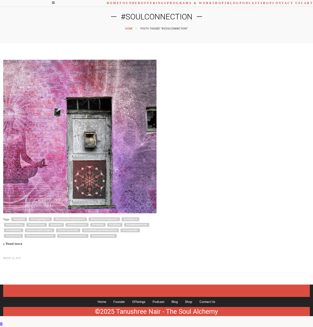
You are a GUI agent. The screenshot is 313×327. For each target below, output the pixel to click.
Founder (119, 302)
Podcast (158, 302)
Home (128, 28)
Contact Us (207, 302)
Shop (188, 302)
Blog (175, 302)
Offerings (138, 302)
